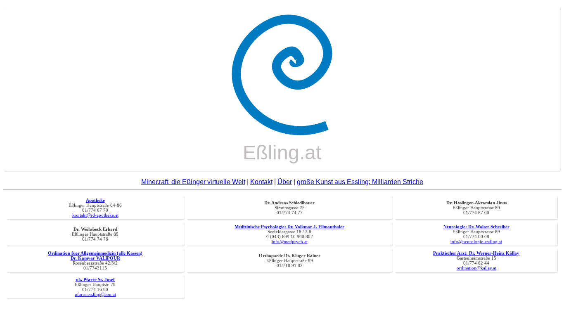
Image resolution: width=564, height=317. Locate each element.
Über (284, 181)
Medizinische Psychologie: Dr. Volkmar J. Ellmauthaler (289, 226)
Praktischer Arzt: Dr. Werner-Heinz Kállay (476, 253)
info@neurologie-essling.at (476, 241)
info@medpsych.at (290, 241)
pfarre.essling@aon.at (95, 294)
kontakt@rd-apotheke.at (95, 215)
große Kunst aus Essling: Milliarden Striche (360, 181)
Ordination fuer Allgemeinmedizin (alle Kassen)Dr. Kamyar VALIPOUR (95, 255)
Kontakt (261, 181)
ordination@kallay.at (476, 267)
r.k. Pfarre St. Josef (95, 279)
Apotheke (95, 200)
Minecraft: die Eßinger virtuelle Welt (193, 181)
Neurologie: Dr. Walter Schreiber (476, 226)
